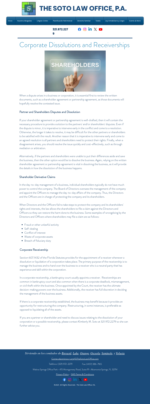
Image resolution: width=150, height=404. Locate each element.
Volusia (120, 353)
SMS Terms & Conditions (82, 374)
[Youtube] (101, 29)
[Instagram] (85, 29)
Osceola (95, 353)
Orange (84, 353)
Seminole (106, 353)
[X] (95, 29)
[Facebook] (79, 29)
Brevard (66, 353)
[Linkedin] (90, 29)
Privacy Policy (62, 374)
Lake (76, 353)
